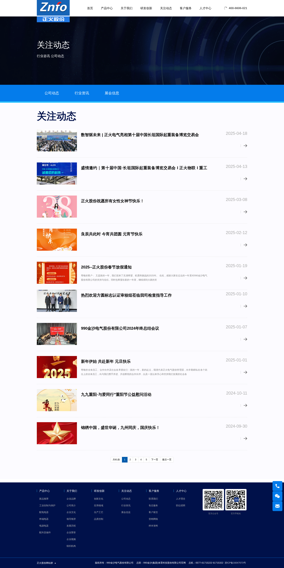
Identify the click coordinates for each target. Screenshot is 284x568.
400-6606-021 (238, 8)
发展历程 (71, 525)
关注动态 (166, 8)
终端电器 (43, 519)
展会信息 (112, 93)
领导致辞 (71, 519)
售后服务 (153, 505)
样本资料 (153, 525)
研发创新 (146, 8)
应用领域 (98, 505)
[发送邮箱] (277, 506)
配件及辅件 (45, 532)
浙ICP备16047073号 (235, 562)
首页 (90, 8)
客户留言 (153, 512)
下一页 (154, 459)
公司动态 (52, 93)
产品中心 (107, 8)
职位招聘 (180, 505)
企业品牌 (71, 498)
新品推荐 (43, 498)
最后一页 (166, 459)
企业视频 (71, 539)
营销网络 (153, 519)
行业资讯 (82, 93)
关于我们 (126, 8)
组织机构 (71, 546)
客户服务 (186, 8)
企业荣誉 (71, 532)
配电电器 (43, 512)
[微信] (277, 496)
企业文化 (71, 512)
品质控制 (98, 519)
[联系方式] (277, 486)
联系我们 (153, 498)
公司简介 (71, 505)
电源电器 (43, 525)
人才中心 (205, 8)
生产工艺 (98, 512)
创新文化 (98, 498)
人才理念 (180, 498)
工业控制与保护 (47, 505)
